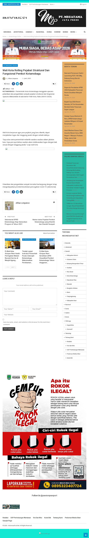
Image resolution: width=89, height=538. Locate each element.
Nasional (40, 32)
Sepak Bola (70, 325)
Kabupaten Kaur (72, 300)
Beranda (7, 32)
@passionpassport (49, 495)
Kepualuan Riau (71, 280)
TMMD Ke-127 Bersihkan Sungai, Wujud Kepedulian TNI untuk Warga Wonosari (75, 205)
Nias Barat (70, 272)
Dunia (49, 32)
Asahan (69, 267)
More (52, 4)
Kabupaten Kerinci (72, 255)
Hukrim (57, 32)
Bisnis (65, 32)
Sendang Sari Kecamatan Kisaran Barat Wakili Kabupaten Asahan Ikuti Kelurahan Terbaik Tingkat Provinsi (75, 185)
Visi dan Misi (71, 345)
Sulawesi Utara (71, 259)
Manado (69, 284)
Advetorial (18, 32)
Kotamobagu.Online (10, 65)
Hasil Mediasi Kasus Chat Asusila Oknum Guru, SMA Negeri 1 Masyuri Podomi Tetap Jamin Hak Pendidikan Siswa (73, 136)
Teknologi (68, 333)
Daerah (29, 32)
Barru (68, 292)
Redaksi (24, 4)
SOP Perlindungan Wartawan (38, 4)
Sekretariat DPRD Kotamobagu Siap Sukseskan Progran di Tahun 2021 (16, 222)
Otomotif (69, 329)
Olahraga (68, 321)
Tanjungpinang (71, 296)
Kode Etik (70, 358)
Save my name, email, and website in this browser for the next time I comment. (26, 323)
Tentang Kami (69, 337)
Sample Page (7, 521)
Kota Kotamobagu (72, 276)
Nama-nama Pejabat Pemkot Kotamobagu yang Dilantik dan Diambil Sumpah (44, 222)
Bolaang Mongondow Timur (75, 263)
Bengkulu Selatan (72, 288)
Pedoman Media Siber (73, 354)
